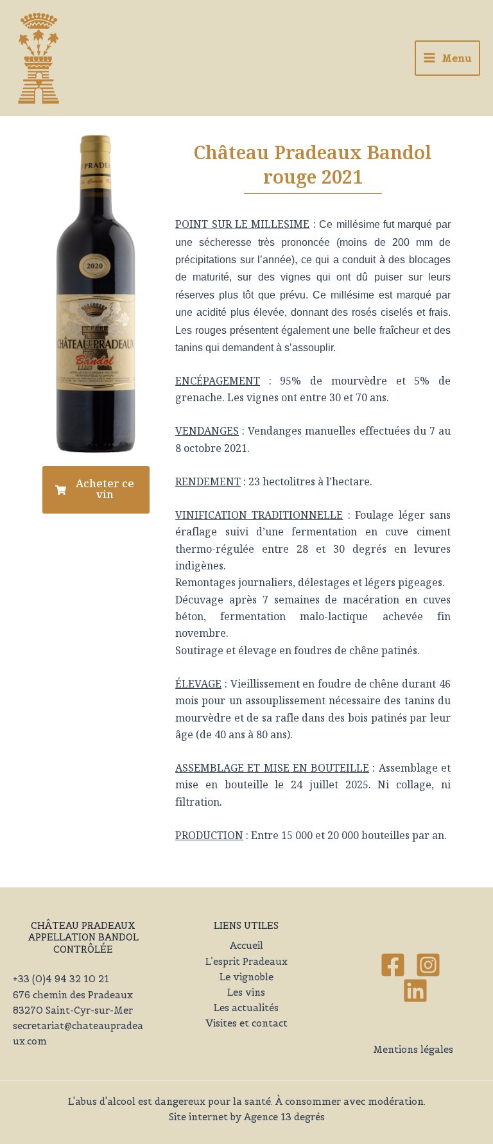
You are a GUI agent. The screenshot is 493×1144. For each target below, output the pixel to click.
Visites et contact (246, 1023)
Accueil (246, 945)
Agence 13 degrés (284, 1117)
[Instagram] (428, 965)
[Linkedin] (415, 990)
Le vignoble (246, 977)
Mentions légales (413, 1049)
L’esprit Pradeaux (246, 961)
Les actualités (246, 1008)
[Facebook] (393, 965)
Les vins (246, 992)
